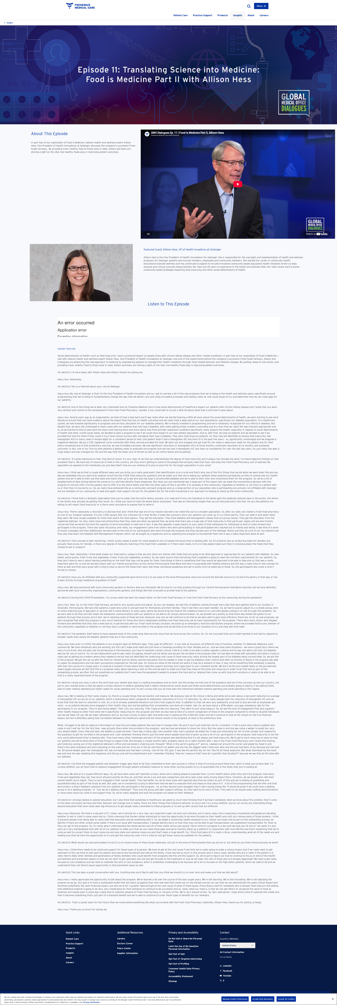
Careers (264, 15)
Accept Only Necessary (262, 999)
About (250, 15)
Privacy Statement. (91, 1002)
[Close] (333, 999)
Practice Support (202, 15)
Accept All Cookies (286, 999)
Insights (237, 15)
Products (222, 15)
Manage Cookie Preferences (235, 999)
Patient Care (180, 15)
